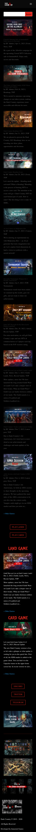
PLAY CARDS (18, 535)
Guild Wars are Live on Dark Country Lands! (18, 370)
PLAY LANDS (18, 527)
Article (28, 328)
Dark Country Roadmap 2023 (13, 131)
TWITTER (18, 694)
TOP (10, 46)
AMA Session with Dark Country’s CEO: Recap (17, 475)
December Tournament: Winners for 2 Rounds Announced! (16, 279)
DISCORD (18, 686)
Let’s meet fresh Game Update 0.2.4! (15, 642)
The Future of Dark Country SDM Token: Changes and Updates (17, 86)
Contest (28, 231)
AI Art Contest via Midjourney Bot (15, 228)
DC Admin (10, 43)
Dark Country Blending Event (13, 172)
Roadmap (7, 92)
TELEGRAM (18, 702)
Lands (6, 375)
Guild (27, 372)
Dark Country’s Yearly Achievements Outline (18, 427)
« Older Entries (9, 513)
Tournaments (8, 286)
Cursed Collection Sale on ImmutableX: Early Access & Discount (16, 40)
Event (28, 43)
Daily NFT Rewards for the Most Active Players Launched (16, 325)
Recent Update (9, 331)
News (6, 46)
